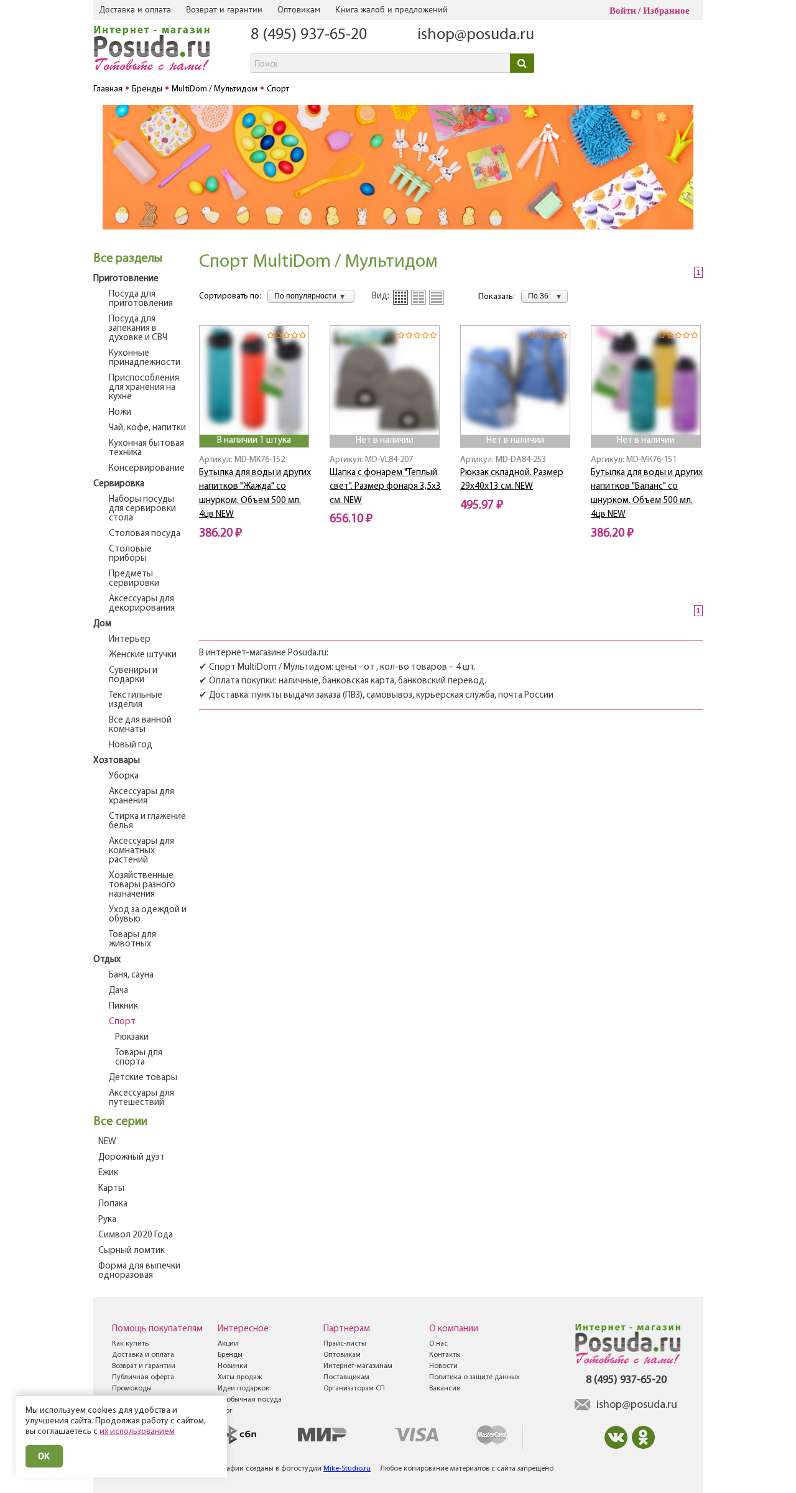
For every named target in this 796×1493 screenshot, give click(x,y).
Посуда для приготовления (141, 299)
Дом (102, 624)
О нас (438, 1343)
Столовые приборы (130, 554)
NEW (107, 1142)
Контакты (445, 1355)
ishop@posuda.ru (475, 35)
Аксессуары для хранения (141, 796)
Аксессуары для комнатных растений (141, 851)
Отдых (107, 959)
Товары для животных (132, 939)
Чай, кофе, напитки (147, 428)
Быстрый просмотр (255, 417)
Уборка (124, 776)
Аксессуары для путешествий (141, 1098)
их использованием (137, 1431)
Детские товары (143, 1078)
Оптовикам (298, 9)
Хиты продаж (240, 1377)
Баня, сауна (131, 975)
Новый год (130, 745)
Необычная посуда (250, 1399)
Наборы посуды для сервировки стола (142, 509)
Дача (118, 991)
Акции (228, 1343)
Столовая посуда (144, 533)
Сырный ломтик (131, 1250)
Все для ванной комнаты (140, 725)
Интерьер (129, 639)
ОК (44, 1456)
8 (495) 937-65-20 (309, 35)
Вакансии (445, 1388)
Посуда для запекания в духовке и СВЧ (138, 329)
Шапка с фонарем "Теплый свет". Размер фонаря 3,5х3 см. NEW (385, 487)
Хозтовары (116, 760)
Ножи (120, 412)
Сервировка (118, 484)
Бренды (230, 1355)
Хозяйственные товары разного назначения (142, 885)
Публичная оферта (143, 1377)
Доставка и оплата (135, 9)
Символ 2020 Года (135, 1235)
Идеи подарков (243, 1388)
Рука (107, 1219)
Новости (443, 1366)
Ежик (108, 1173)
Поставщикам (346, 1377)
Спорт (122, 1022)
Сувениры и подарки (133, 675)
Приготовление (126, 279)
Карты (111, 1188)
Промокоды (132, 1388)
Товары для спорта (138, 1057)
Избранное (666, 11)
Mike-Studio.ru (347, 1468)
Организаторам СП (354, 1388)
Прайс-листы (344, 1343)
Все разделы (127, 258)
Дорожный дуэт (131, 1157)
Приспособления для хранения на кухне (144, 388)
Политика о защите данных (474, 1377)
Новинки (233, 1366)
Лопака (112, 1204)
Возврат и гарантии (224, 9)
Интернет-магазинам (357, 1366)
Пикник (123, 1006)
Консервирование (147, 468)
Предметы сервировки (134, 579)
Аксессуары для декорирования (142, 603)
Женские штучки (143, 655)
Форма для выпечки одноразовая (139, 1271)
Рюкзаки (132, 1037)
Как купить (130, 1343)
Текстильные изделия (135, 700)
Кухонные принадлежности (144, 358)
